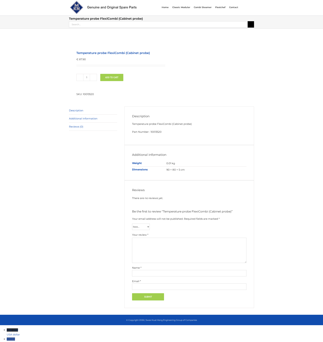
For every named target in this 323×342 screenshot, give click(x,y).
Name (136, 267)
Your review (140, 234)
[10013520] (113, 40)
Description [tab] (76, 110)
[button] (249, 7)
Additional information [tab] (83, 118)
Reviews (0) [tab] (76, 126)
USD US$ (13, 332)
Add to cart (111, 77)
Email (136, 281)
